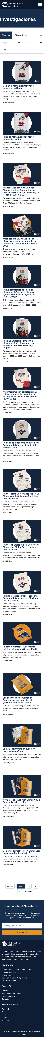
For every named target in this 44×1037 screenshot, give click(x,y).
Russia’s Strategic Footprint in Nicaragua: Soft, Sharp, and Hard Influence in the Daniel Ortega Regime (19, 344)
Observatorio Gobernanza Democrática (16, 969)
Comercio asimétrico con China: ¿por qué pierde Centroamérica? (21, 852)
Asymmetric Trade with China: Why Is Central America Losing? (21, 800)
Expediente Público (9, 981)
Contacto (5, 999)
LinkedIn (5, 1017)
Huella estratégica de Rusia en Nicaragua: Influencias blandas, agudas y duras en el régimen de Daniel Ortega (19, 293)
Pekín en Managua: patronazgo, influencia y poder (18, 138)
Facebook (5, 1009)
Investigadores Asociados (11, 993)
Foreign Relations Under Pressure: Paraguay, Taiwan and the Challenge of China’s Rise (21, 598)
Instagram (5, 1020)
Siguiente (28, 892)
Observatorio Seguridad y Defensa (15, 978)
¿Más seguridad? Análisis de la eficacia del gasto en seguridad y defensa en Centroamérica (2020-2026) (20, 242)
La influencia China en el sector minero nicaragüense (19, 749)
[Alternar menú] (40, 4)
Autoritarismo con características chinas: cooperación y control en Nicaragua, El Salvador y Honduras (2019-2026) (20, 395)
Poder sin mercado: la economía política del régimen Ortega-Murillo (20, 647)
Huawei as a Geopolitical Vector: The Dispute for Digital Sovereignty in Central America (21, 547)
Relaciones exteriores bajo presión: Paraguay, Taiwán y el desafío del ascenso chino (21, 445)
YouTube (5, 1014)
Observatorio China (9, 972)
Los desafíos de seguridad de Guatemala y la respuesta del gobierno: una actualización (18, 700)
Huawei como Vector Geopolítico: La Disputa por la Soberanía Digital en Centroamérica (21, 496)
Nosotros (5, 991)
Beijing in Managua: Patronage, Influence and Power (18, 86)
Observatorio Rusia (9, 975)
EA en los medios (8, 996)
